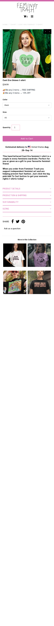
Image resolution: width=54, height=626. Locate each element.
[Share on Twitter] (18, 221)
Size (5, 112)
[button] (27, 188)
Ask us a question (12, 228)
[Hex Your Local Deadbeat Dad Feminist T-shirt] (39, 266)
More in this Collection (27, 240)
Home (5, 25)
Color (5, 100)
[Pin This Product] (23, 221)
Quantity (6, 127)
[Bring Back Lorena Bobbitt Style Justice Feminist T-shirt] (39, 293)
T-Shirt (13, 25)
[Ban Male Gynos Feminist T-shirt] (14, 266)
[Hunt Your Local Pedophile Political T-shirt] (14, 293)
